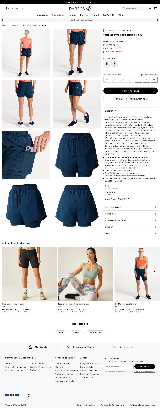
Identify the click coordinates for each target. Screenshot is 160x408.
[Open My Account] (150, 8)
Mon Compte (41, 347)
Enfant (96, 15)
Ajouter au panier (130, 91)
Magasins (59, 367)
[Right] (154, 271)
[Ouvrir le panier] (155, 8)
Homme (84, 15)
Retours (108, 233)
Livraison (109, 227)
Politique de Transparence (66, 370)
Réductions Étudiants (89, 370)
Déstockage (58, 15)
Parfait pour (110, 214)
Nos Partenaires (61, 377)
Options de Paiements (89, 374)
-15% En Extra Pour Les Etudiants (80, 20)
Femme (72, 15)
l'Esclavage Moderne (64, 374)
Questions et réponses (115, 220)
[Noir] (107, 64)
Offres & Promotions (88, 377)
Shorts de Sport (95, 333)
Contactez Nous (127, 347)
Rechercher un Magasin (84, 347)
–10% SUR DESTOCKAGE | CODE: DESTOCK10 (80, 2)
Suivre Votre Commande (15, 370)
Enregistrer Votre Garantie (91, 363)
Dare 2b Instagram (28, 395)
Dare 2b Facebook (24, 395)
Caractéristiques (113, 207)
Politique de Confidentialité (112, 405)
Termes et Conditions (86, 405)
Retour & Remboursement (16, 367)
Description (110, 111)
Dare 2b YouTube (33, 395)
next (157, 20)
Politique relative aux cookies (142, 405)
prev (2, 20)
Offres (121, 15)
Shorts (60, 333)
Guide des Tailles (87, 367)
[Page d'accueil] (80, 8)
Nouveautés (42, 15)
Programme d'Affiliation (65, 381)
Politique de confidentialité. (144, 372)
